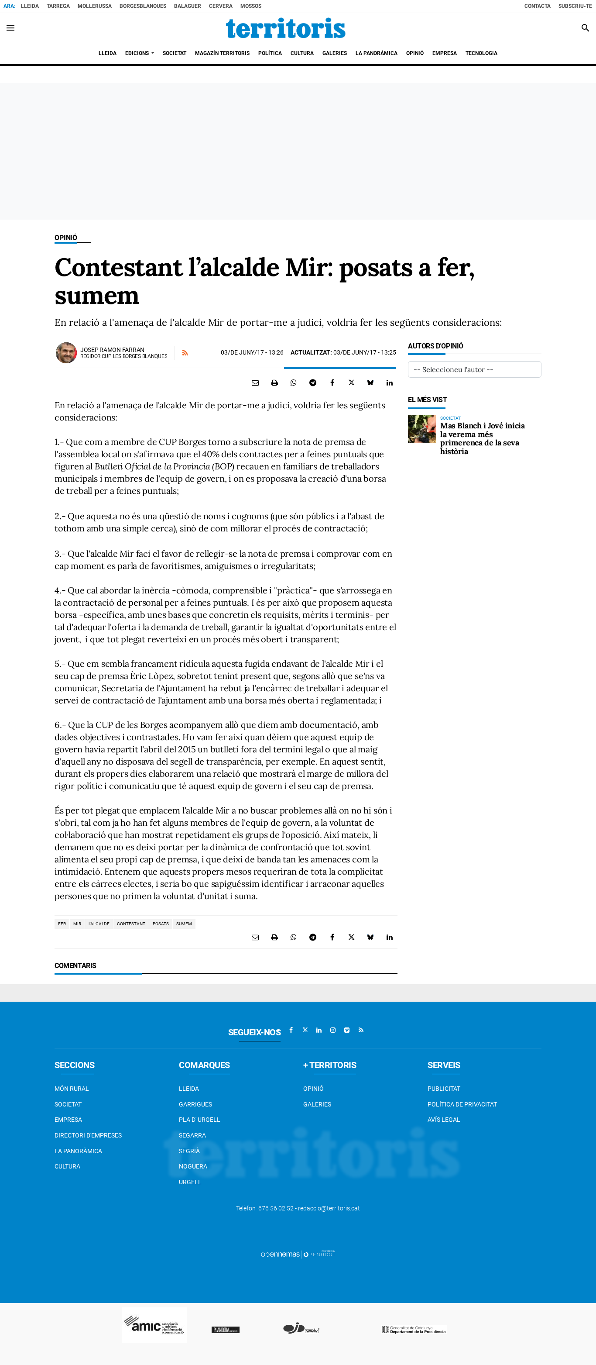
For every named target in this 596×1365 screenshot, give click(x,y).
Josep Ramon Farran (112, 349)
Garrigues (195, 1104)
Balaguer (187, 6)
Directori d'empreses (88, 1135)
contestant (131, 923)
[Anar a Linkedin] (319, 1030)
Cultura (67, 1166)
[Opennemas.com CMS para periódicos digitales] (298, 1254)
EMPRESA (68, 1119)
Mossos (250, 6)
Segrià (189, 1151)
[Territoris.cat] (285, 28)
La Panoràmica (78, 1151)
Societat (68, 1104)
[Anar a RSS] (361, 1030)
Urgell (190, 1182)
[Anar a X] (305, 1030)
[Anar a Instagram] (333, 1030)
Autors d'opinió (435, 346)
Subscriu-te (575, 6)
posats (161, 923)
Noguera (193, 1166)
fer (62, 923)
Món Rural (72, 1088)
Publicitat (444, 1088)
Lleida (30, 6)
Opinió (66, 238)
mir (77, 923)
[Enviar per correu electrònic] (255, 382)
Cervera (221, 6)
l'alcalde (99, 923)
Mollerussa (95, 6)
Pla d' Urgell (199, 1119)
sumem (184, 923)
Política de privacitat (462, 1104)
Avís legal (444, 1119)
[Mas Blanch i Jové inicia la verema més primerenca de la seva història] (422, 429)
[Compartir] (293, 382)
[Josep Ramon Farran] (66, 352)
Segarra (192, 1135)
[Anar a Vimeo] (347, 1030)
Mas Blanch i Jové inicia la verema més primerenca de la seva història (482, 438)
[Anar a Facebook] (291, 1030)
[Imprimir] (274, 382)
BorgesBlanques (143, 6)
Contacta (537, 6)
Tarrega (58, 6)
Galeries (317, 1104)
